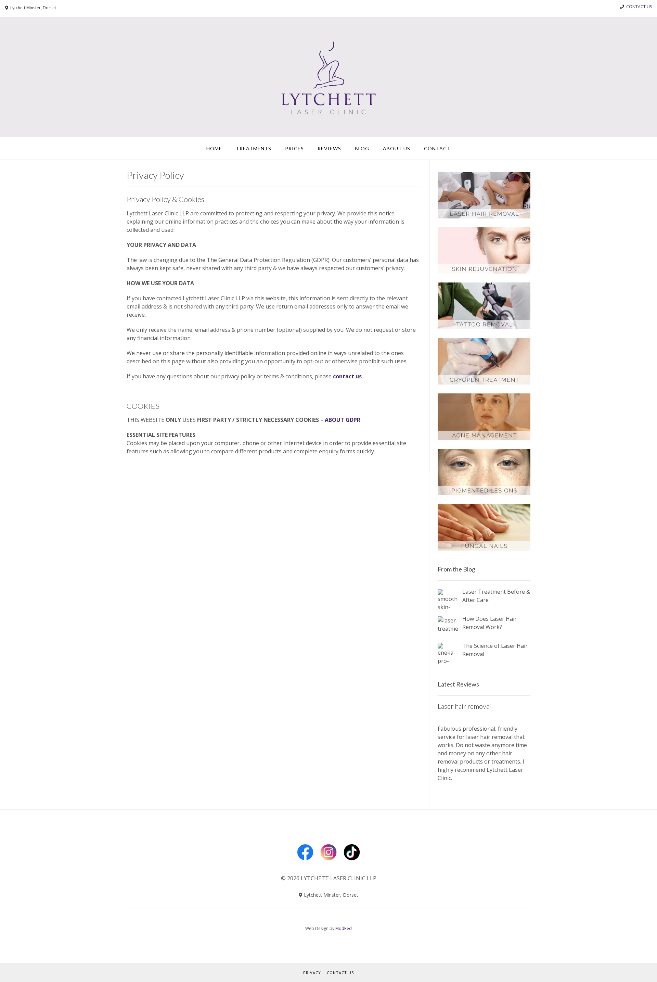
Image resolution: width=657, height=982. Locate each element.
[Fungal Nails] (484, 548)
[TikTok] (351, 862)
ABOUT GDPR (342, 420)
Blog (362, 148)
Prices (294, 148)
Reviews (329, 148)
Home (214, 148)
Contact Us (340, 972)
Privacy (312, 972)
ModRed (343, 928)
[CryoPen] (484, 382)
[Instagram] (328, 862)
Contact (437, 148)
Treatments (253, 148)
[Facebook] (305, 862)
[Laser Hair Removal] (484, 216)
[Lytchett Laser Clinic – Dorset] (328, 77)
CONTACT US (639, 7)
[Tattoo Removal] (484, 327)
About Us (396, 148)
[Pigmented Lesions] (484, 493)
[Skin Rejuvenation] (484, 271)
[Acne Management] (484, 438)
